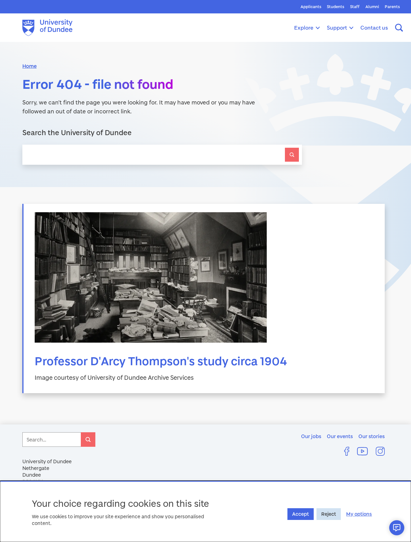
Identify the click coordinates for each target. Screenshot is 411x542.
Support (337, 27)
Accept (300, 514)
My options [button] (359, 514)
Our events (340, 436)
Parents (392, 6)
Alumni (372, 6)
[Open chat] (396, 527)
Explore (303, 27)
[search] (292, 155)
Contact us (374, 27)
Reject (328, 514)
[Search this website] (399, 28)
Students (335, 6)
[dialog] (205, 511)
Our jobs (311, 436)
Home (29, 66)
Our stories (371, 436)
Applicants (311, 6)
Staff (355, 6)
